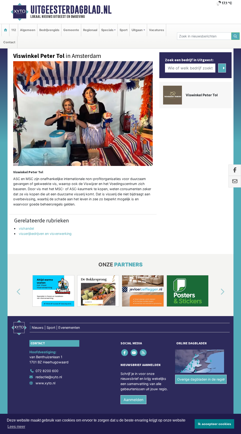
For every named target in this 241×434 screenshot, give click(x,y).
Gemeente (71, 30)
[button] (13, 291)
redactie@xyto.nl (49, 377)
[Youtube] (134, 352)
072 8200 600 (47, 371)
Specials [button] (107, 30)
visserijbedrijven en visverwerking (45, 234)
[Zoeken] (235, 36)
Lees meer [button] (16, 427)
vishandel (26, 228)
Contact (9, 42)
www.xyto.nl (45, 383)
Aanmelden (133, 399)
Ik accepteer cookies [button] (214, 424)
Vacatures (156, 30)
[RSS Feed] (143, 352)
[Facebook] (125, 352)
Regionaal (90, 30)
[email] (235, 181)
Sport (124, 30)
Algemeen (27, 30)
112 (13, 30)
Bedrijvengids (49, 30)
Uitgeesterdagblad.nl (71, 9)
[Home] (5, 30)
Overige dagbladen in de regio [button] (201, 379)
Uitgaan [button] (137, 30)
